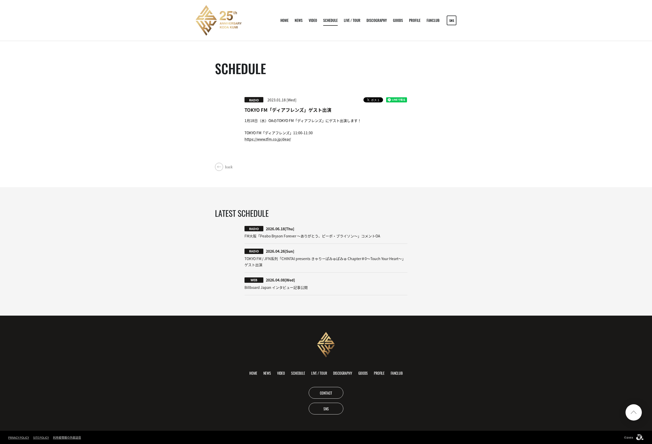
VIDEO (313, 20)
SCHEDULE (330, 20)
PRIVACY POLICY (18, 437)
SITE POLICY (41, 437)
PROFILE (414, 20)
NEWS (299, 20)
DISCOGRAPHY (376, 20)
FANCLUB (433, 20)
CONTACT (326, 393)
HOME (284, 20)
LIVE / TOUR (352, 20)
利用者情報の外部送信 (67, 437)
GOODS (398, 20)
